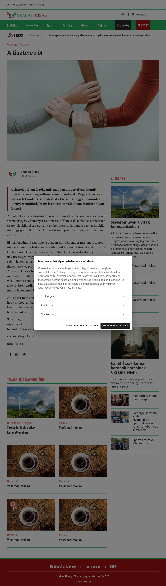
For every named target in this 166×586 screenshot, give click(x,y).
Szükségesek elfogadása (82, 325)
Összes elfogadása (115, 325)
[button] (83, 296)
